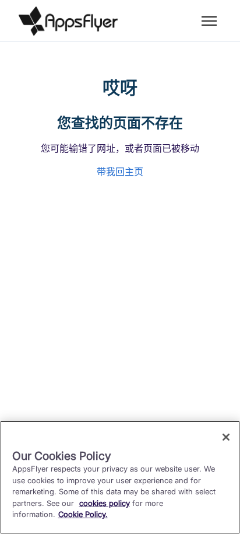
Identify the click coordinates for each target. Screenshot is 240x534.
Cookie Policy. (83, 514)
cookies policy (104, 503)
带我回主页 (120, 171)
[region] (120, 477)
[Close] (226, 437)
